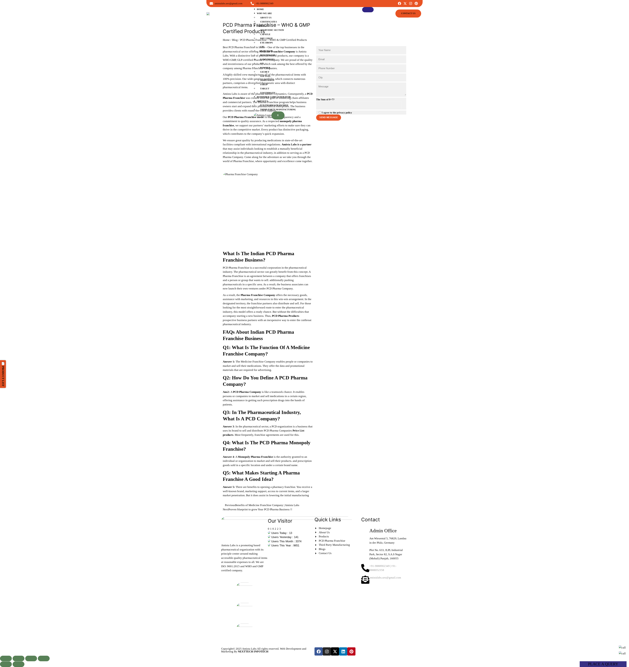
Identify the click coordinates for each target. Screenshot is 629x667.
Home (260, 9)
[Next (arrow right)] (18, 664)
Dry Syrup (266, 38)
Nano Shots (267, 59)
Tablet (264, 88)
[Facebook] (399, 3)
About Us (265, 17)
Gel (262, 47)
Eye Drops (266, 42)
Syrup (263, 84)
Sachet (264, 72)
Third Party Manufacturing (278, 109)
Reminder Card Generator (274, 97)
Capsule (265, 34)
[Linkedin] (343, 651)
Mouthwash (267, 55)
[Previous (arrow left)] (6, 664)
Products (263, 26)
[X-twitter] (405, 3)
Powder (265, 68)
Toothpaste (268, 93)
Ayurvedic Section (272, 30)
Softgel (265, 76)
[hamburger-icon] (368, 9)
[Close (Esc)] (44, 658)
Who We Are (264, 13)
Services (262, 101)
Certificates (268, 21)
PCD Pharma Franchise (274, 105)
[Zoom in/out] (6, 658)
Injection (266, 51)
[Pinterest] (416, 3)
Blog (235, 39)
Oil (262, 63)
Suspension (267, 80)
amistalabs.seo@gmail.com (385, 577)
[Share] (31, 658)
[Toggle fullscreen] (18, 658)
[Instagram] (410, 3)
